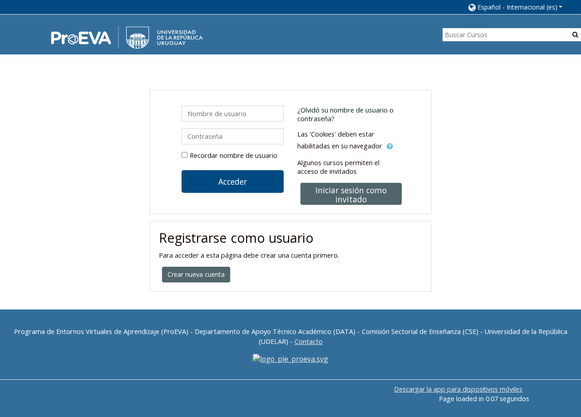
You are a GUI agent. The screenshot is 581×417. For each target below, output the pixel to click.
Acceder (232, 181)
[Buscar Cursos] (575, 34)
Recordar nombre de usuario (233, 155)
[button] (515, 7)
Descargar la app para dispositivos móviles (458, 389)
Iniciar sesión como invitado (351, 195)
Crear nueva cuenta (196, 274)
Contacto (309, 341)
